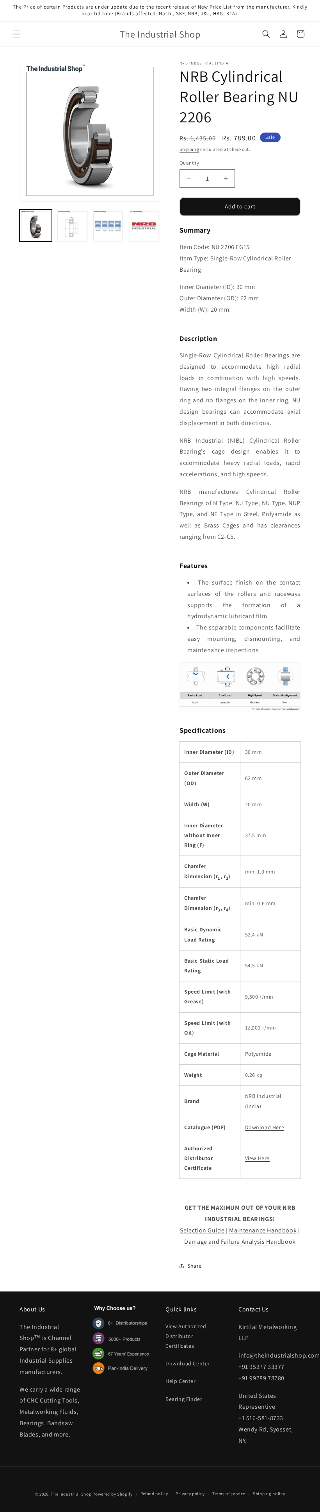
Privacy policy (190, 1493)
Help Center (180, 1381)
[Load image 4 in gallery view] (144, 226)
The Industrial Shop (71, 1494)
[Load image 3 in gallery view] (108, 226)
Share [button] (194, 1265)
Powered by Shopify (112, 1494)
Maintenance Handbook (263, 1230)
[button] (16, 34)
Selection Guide (202, 1230)
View (251, 1158)
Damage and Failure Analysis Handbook (240, 1242)
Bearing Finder (183, 1399)
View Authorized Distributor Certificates (185, 1336)
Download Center (187, 1363)
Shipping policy (269, 1493)
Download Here (264, 1127)
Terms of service (228, 1493)
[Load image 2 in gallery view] (72, 226)
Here (264, 1158)
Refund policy (154, 1493)
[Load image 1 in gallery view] (36, 226)
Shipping (189, 149)
